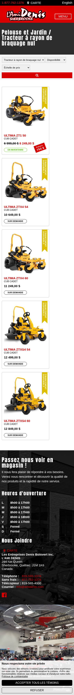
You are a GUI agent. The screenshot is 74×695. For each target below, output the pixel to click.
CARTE (36, 3)
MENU (63, 16)
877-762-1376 (31, 579)
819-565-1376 (31, 576)
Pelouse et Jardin (24, 32)
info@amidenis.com (30, 587)
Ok (37, 75)
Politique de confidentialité (15, 676)
